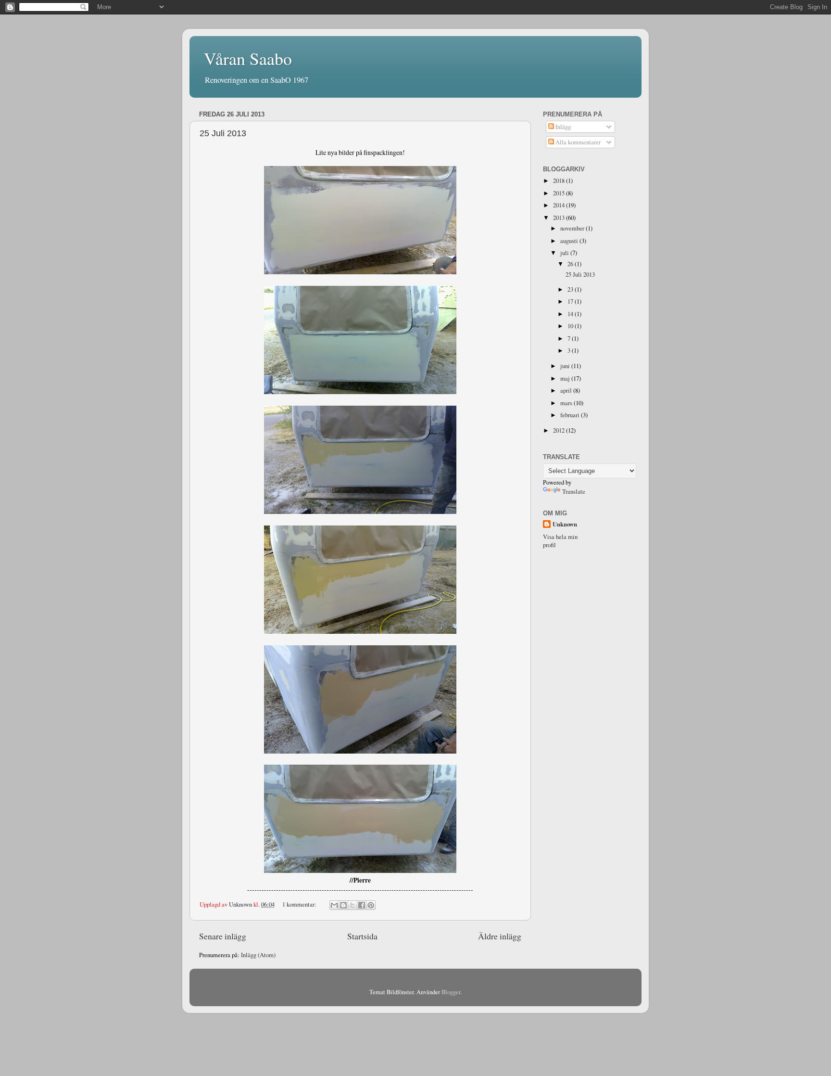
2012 (559, 430)
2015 (559, 193)
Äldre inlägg (499, 936)
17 (571, 301)
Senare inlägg (222, 936)
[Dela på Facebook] (361, 905)
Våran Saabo (248, 58)
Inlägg (562, 127)
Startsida (362, 936)
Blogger (450, 992)
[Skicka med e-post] (334, 905)
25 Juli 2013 (223, 133)
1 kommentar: (300, 904)
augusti (569, 241)
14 (571, 314)
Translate (573, 491)
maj (565, 378)
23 (571, 289)
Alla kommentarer (577, 142)
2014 (559, 205)
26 (571, 264)
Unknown (565, 524)
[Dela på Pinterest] (371, 905)
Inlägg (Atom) (258, 955)
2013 (559, 218)
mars (567, 403)
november (573, 228)
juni (565, 366)
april (566, 390)
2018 (559, 181)
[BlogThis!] (343, 905)
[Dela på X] (352, 905)
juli (565, 253)
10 (571, 326)
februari (570, 415)
